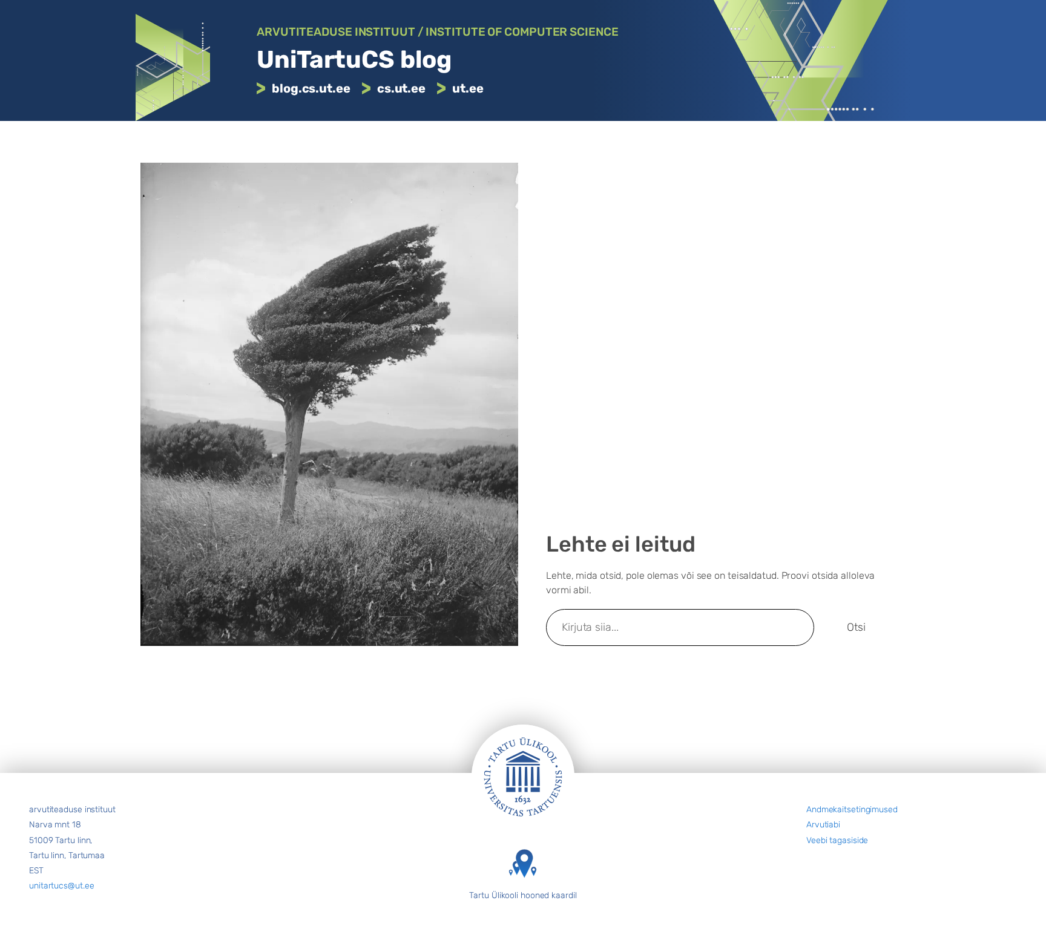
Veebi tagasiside (837, 840)
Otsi (856, 627)
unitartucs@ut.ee (61, 886)
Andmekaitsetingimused (852, 809)
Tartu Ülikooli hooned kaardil (522, 895)
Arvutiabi (823, 825)
